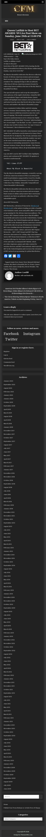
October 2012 (8, 647)
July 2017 (7, 448)
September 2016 (9, 484)
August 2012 (8, 654)
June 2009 (7, 789)
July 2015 (7, 530)
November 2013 (9, 601)
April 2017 (7, 459)
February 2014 (9, 590)
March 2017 (8, 462)
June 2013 (7, 618)
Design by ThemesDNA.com (23, 835)
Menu (5, 2)
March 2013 (8, 629)
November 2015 (9, 516)
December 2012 (9, 640)
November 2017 (9, 434)
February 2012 (9, 675)
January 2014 (8, 594)
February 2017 (9, 466)
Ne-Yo (27, 264)
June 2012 (7, 661)
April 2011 (7, 711)
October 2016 (8, 480)
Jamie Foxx (14, 262)
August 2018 (8, 416)
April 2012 (7, 668)
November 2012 (9, 643)
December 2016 (9, 473)
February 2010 (9, 760)
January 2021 (8, 395)
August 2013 (8, 611)
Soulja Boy (20, 267)
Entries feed (8, 358)
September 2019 (9, 406)
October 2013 (8, 604)
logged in (15, 310)
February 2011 (9, 718)
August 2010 (8, 739)
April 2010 (7, 753)
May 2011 (7, 707)
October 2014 (8, 562)
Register (7, 351)
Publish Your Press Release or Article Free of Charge (22, 808)
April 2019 (7, 409)
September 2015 (9, 523)
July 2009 (7, 785)
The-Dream (13, 269)
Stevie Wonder (30, 267)
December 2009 (9, 767)
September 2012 (9, 650)
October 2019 (8, 402)
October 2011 (8, 689)
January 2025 (8, 381)
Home (6, 804)
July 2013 (7, 615)
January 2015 (8, 551)
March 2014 (8, 586)
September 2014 (9, 565)
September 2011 (9, 693)
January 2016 (8, 508)
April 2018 (7, 420)
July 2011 (7, 700)
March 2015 (8, 544)
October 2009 (8, 774)
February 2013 (9, 633)
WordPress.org (9, 365)
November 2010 (9, 728)
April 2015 (7, 540)
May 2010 (7, 750)
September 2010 (9, 735)
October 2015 (8, 519)
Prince (32, 264)
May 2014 (7, 579)
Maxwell (30, 262)
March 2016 (8, 501)
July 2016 (7, 491)
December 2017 (9, 430)
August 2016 (8, 487)
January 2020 (8, 399)
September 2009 (9, 778)
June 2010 (7, 746)
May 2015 (7, 537)
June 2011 (7, 704)
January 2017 (8, 469)
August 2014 (8, 569)
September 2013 (9, 608)
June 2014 (7, 576)
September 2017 (9, 441)
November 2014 (9, 558)
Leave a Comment (31, 39)
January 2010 (8, 764)
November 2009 (9, 771)
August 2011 (8, 696)
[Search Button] (43, 2)
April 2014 (7, 583)
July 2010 (7, 743)
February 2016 (9, 505)
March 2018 (8, 423)
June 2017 (7, 452)
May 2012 (7, 665)
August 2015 (8, 526)
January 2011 (8, 721)
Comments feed (9, 362)
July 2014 (7, 572)
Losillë (12, 39)
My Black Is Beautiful (17, 264)
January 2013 (8, 636)
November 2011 (9, 686)
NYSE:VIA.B (8, 208)
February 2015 (9, 548)
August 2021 (8, 388)
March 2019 (8, 413)
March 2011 (8, 714)
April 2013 (7, 625)
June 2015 (7, 533)
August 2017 (8, 445)
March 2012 (8, 672)
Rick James (13, 267)
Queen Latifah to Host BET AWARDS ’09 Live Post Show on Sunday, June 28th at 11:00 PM (23, 33)
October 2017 (8, 438)
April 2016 (7, 498)
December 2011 (9, 682)
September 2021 (9, 384)
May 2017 (7, 455)
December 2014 (9, 555)
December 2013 (9, 597)
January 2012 (8, 679)
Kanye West (23, 262)
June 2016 (7, 494)
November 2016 (9, 477)
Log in (6, 355)
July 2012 (7, 657)
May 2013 (7, 622)
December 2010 (9, 725)
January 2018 (8, 427)
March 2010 (8, 757)
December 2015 (9, 512)
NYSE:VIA (35, 206)
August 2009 (8, 782)
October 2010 (8, 732)
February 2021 (9, 391)
